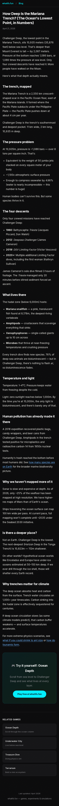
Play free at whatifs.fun (29, 694)
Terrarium (15, 770)
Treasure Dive (13, 756)
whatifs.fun (7, 3)
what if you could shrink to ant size (23, 640)
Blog (21, 3)
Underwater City (14, 743)
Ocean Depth (19, 729)
